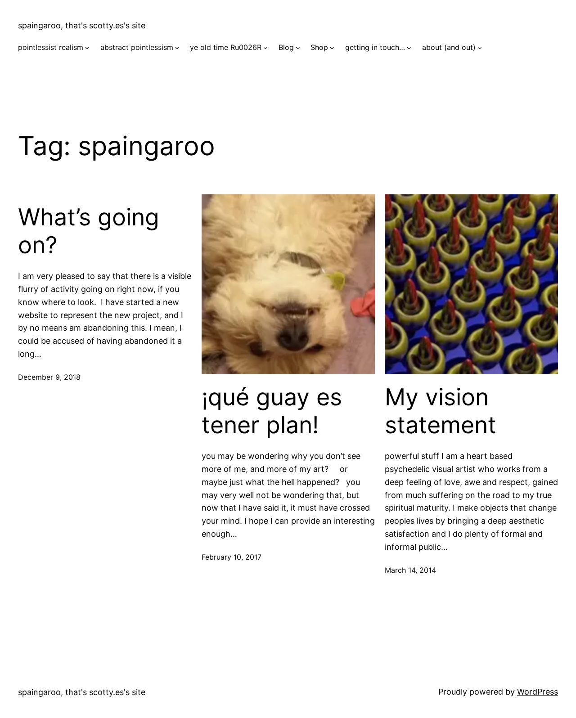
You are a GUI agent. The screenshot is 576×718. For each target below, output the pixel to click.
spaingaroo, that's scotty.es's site (81, 25)
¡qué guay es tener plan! (272, 411)
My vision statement (440, 411)
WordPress (537, 691)
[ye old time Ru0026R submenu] (265, 47)
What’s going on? (88, 231)
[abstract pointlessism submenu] (177, 47)
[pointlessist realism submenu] (87, 47)
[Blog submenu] (298, 47)
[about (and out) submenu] (479, 47)
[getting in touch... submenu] (409, 47)
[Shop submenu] (332, 47)
